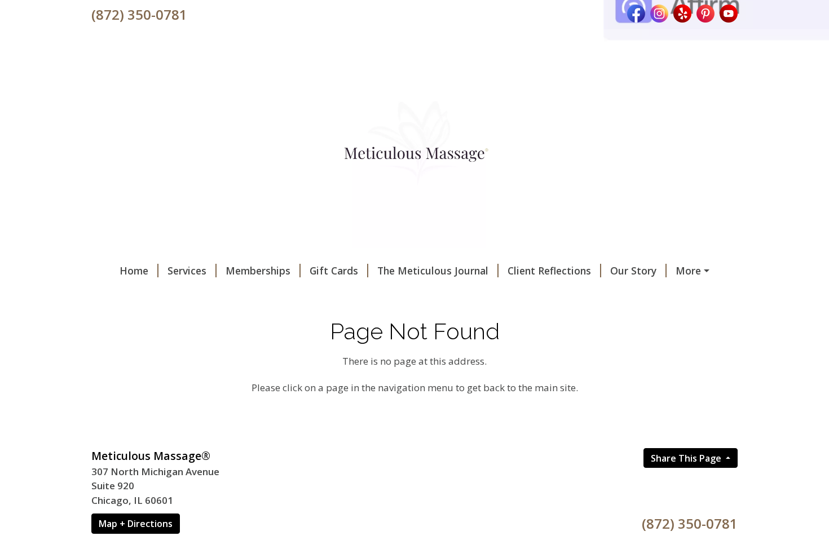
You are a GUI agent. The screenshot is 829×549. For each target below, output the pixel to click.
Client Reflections (549, 270)
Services (186, 270)
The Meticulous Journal (432, 270)
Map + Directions (136, 523)
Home (134, 270)
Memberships (258, 270)
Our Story (633, 270)
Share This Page (687, 458)
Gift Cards (334, 270)
